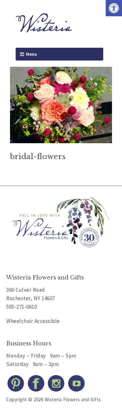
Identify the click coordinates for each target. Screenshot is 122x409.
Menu (31, 54)
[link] (114, 8)
